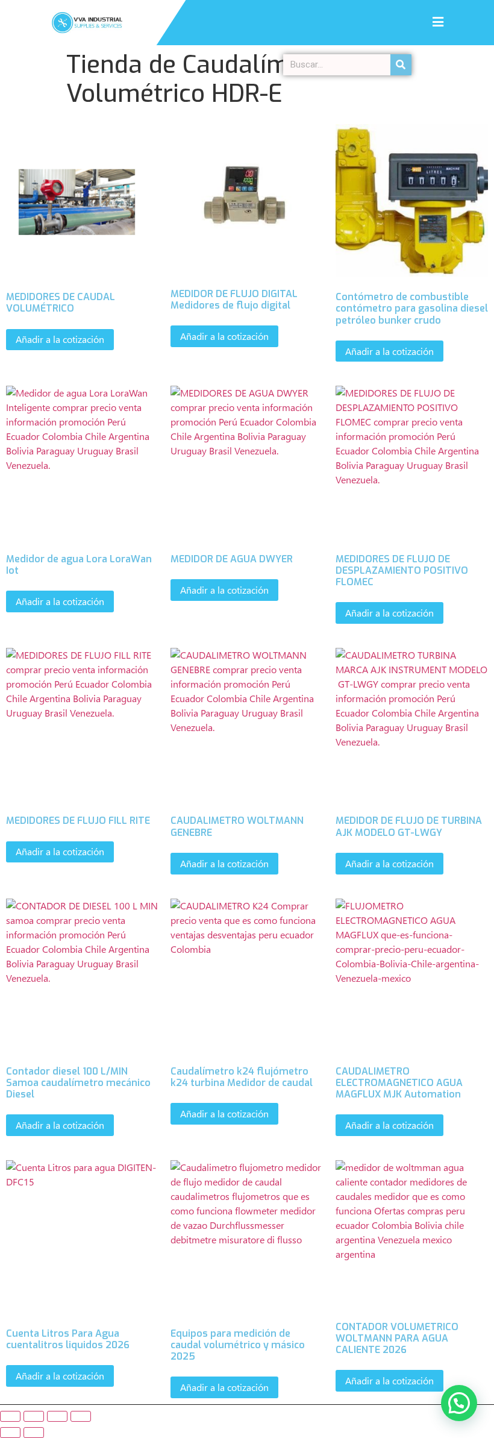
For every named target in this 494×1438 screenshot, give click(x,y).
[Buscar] (400, 64)
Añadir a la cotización (60, 339)
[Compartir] (57, 1416)
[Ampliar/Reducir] (10, 1416)
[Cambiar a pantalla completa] (33, 1416)
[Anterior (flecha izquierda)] (10, 1432)
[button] (459, 1403)
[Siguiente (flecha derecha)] (33, 1432)
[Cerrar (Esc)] (80, 1416)
